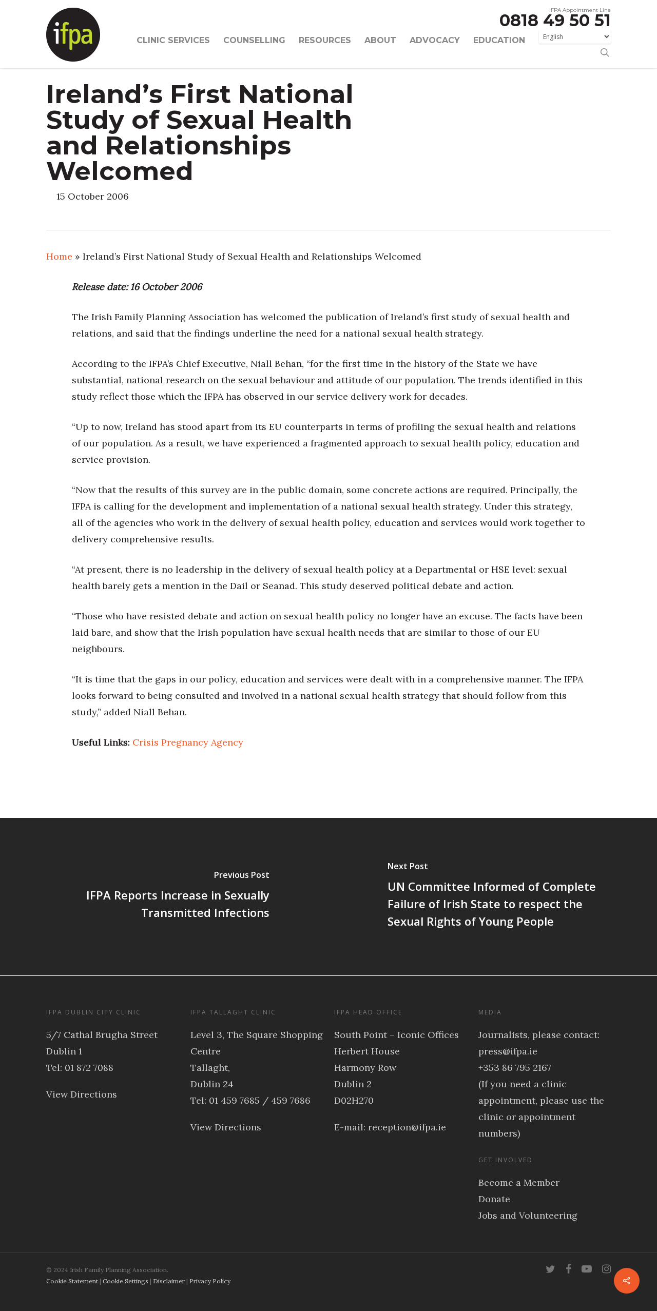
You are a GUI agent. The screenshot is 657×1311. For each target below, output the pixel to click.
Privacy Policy (209, 1281)
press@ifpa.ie (507, 1051)
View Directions (81, 1094)
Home (59, 256)
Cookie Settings (125, 1281)
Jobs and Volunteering (527, 1215)
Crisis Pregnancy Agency (187, 742)
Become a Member (518, 1182)
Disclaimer (169, 1281)
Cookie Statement (72, 1281)
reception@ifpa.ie (407, 1127)
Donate (494, 1199)
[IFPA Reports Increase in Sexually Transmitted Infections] (164, 896)
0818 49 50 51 (555, 20)
